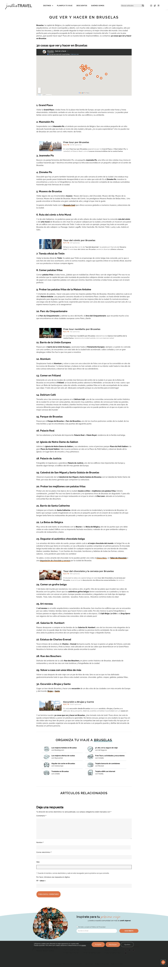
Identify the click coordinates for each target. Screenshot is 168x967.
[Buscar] (142, 5)
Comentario (41, 815)
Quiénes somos (97, 6)
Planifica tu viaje (64, 6)
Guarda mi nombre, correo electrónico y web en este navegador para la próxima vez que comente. (73, 873)
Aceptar (98, 944)
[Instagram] (151, 5)
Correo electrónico (44, 852)
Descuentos (81, 6)
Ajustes (127, 944)
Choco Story (101, 558)
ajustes (83, 945)
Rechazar (113, 944)
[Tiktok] (154, 5)
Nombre (40, 842)
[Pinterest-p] (158, 5)
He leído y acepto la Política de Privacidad (91, 927)
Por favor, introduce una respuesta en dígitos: (53, 877)
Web (38, 862)
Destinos (47, 6)
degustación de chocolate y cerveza (55, 560)
